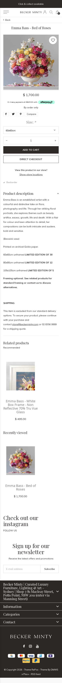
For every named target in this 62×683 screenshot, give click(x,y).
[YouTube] (37, 646)
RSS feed (36, 674)
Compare (31, 114)
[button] (6, 12)
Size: (31, 122)
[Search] (51, 12)
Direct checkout (31, 159)
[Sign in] (44, 12)
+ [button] (55, 140)
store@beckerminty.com (25, 324)
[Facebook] (24, 646)
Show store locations (31, 174)
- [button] (6, 140)
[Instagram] (30, 646)
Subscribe (49, 568)
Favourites (53, 40)
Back (7, 20)
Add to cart (31, 149)
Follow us (10, 530)
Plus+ (26, 674)
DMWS (54, 669)
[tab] (31, 193)
